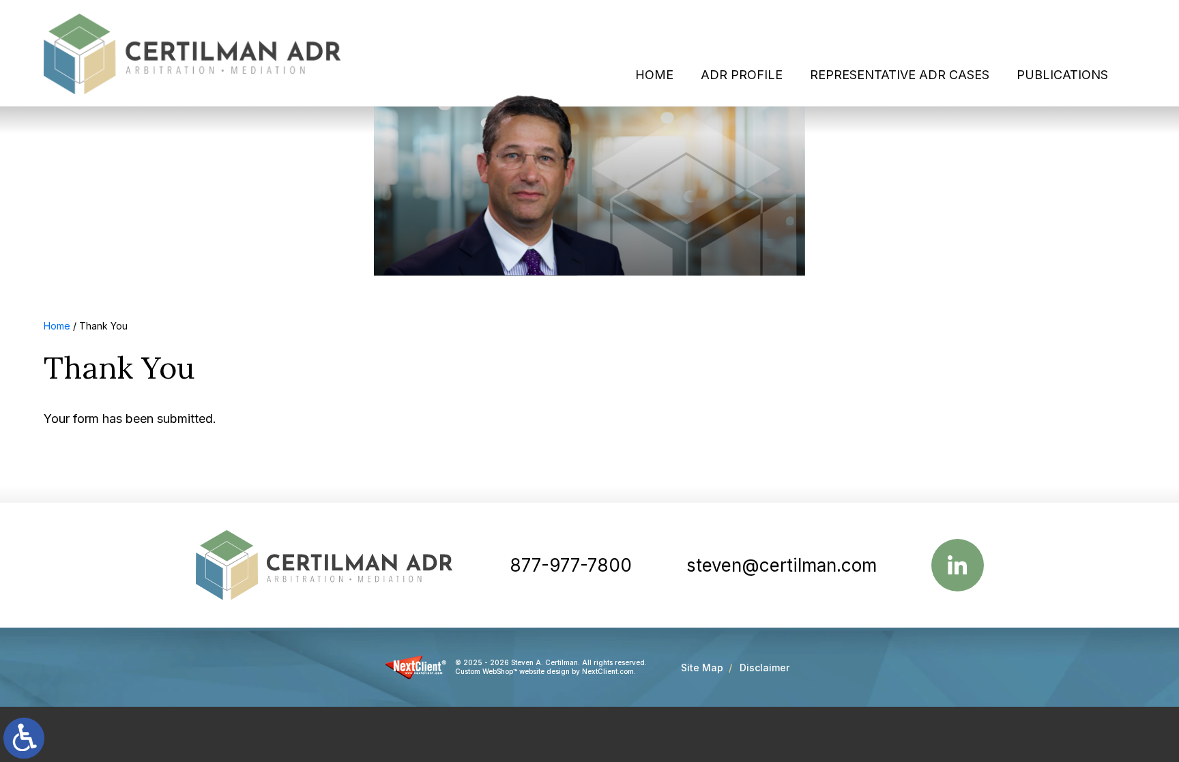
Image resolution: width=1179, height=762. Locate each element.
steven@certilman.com (781, 565)
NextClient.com (608, 671)
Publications (1062, 75)
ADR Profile (742, 75)
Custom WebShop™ (486, 671)
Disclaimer (764, 667)
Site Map (702, 667)
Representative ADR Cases (899, 75)
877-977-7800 (571, 565)
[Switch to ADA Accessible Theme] (23, 738)
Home (654, 75)
